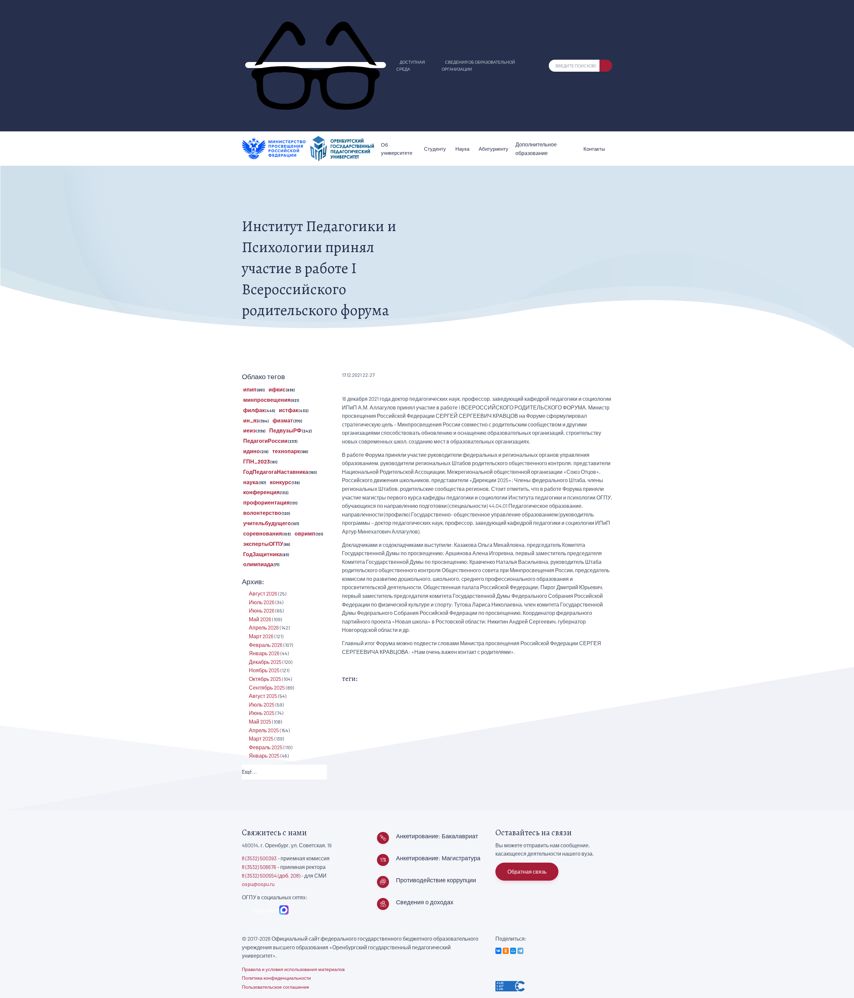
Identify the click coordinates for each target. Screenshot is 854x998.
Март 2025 (261, 738)
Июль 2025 (262, 704)
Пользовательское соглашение (275, 987)
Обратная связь (526, 871)
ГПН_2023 (256, 461)
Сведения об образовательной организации (478, 65)
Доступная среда (410, 65)
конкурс (280, 482)
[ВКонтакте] (498, 951)
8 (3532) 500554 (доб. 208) (271, 875)
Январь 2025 (264, 755)
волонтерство (262, 513)
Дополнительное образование (536, 148)
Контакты (594, 149)
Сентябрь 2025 (267, 687)
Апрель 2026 (264, 627)
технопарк (286, 451)
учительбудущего (267, 523)
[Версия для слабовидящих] (315, 65)
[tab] (284, 772)
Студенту (435, 149)
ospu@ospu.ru (258, 884)
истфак (288, 410)
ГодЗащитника (262, 554)
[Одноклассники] (506, 951)
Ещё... (249, 772)
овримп (305, 533)
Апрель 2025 (264, 730)
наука (250, 482)
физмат (283, 420)
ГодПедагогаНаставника (275, 471)
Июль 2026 (262, 602)
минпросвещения (267, 399)
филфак (254, 410)
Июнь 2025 (262, 713)
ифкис (277, 389)
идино (251, 451)
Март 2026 (261, 636)
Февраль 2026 (266, 645)
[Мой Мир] (513, 951)
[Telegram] (520, 951)
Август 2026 (263, 593)
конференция (261, 492)
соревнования (262, 533)
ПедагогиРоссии (265, 440)
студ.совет (264, 910)
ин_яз (251, 420)
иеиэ (249, 430)
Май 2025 (260, 721)
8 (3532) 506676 (259, 867)
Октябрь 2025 (265, 679)
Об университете (396, 149)
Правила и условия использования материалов (293, 969)
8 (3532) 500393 (259, 858)
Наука (462, 149)
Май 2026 (260, 619)
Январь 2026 (264, 653)
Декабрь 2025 (265, 662)
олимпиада (258, 564)
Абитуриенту (493, 149)
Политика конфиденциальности (276, 978)
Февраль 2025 (266, 747)
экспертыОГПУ (263, 544)
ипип (250, 389)
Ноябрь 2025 (264, 670)
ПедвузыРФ (285, 430)
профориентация (266, 502)
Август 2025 (263, 696)
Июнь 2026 (262, 610)
